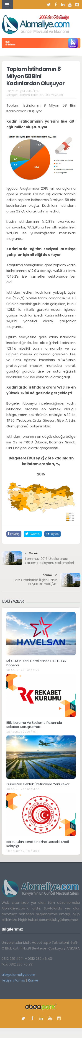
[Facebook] (55, 4)
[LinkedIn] (62, 4)
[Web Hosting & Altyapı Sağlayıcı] (41, 1006)
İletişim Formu (13, 980)
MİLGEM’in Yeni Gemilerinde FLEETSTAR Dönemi (36, 663)
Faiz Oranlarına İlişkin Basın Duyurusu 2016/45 (35, 581)
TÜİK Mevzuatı (53, 95)
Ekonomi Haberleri (31, 95)
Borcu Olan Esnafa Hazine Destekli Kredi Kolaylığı (37, 844)
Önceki (33, 553)
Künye (33, 980)
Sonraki (48, 575)
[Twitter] (48, 4)
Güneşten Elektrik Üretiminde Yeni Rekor (37, 784)
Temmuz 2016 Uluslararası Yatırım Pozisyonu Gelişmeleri (49, 560)
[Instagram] (77, 4)
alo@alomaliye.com (18, 974)
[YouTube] (70, 4)
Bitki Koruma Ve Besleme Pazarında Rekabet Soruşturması (34, 724)
